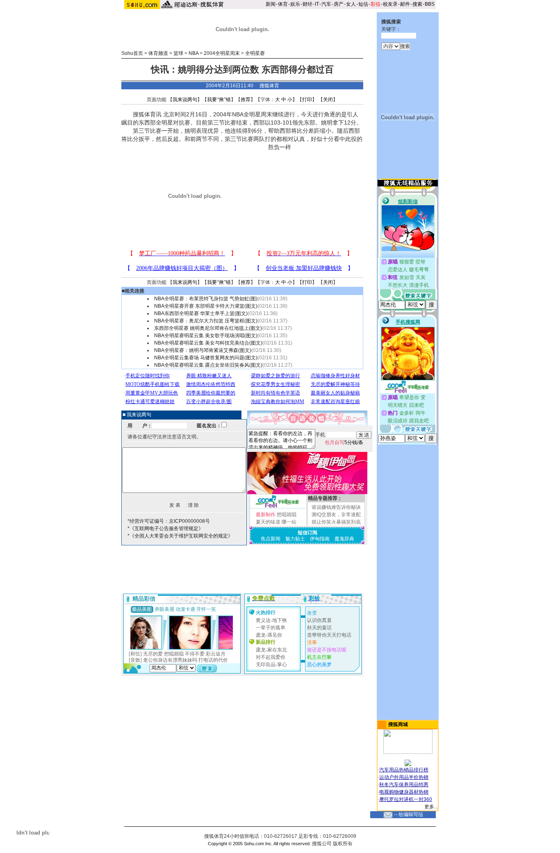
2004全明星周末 (222, 53)
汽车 (326, 4)
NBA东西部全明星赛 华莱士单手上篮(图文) (201, 313)
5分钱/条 (344, 442)
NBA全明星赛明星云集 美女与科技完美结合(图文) (208, 343)
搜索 (417, 4)
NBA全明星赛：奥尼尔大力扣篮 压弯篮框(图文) (205, 321)
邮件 (405, 4)
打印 (307, 99)
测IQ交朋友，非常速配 (336, 514)
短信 (363, 4)
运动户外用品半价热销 (403, 777)
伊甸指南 (320, 539)
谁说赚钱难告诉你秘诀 (336, 507)
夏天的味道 (268, 522)
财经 (307, 4)
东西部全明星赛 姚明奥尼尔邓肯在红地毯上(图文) (208, 328)
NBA (193, 53)
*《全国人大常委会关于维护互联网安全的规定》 (180, 536)
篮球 (178, 53)
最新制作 (265, 514)
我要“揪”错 (219, 99)
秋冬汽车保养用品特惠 (403, 784)
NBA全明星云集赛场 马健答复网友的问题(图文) (205, 358)
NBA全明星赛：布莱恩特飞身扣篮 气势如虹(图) (205, 299)
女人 (351, 4)
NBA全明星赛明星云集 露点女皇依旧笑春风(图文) (208, 365)
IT (317, 4)
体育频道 (158, 53)
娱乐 (295, 4)
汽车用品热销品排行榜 (403, 770)
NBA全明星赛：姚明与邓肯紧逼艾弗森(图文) (202, 350)
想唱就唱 (286, 514)
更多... (431, 807)
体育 (283, 4)
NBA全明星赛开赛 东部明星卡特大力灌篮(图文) (205, 306)
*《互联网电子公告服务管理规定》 (165, 528)
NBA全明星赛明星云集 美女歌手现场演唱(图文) (205, 335)
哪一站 (289, 522)
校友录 (390, 4)
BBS (430, 4)
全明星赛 (255, 53)
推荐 (245, 99)
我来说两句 (185, 99)
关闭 (328, 99)
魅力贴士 (295, 539)
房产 (339, 4)
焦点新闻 (270, 539)
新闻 (270, 4)
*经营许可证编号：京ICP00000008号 (168, 521)
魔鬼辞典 (344, 539)
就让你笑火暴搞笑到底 (336, 522)
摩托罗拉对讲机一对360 (405, 799)
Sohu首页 (132, 53)
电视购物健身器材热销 (403, 792)
